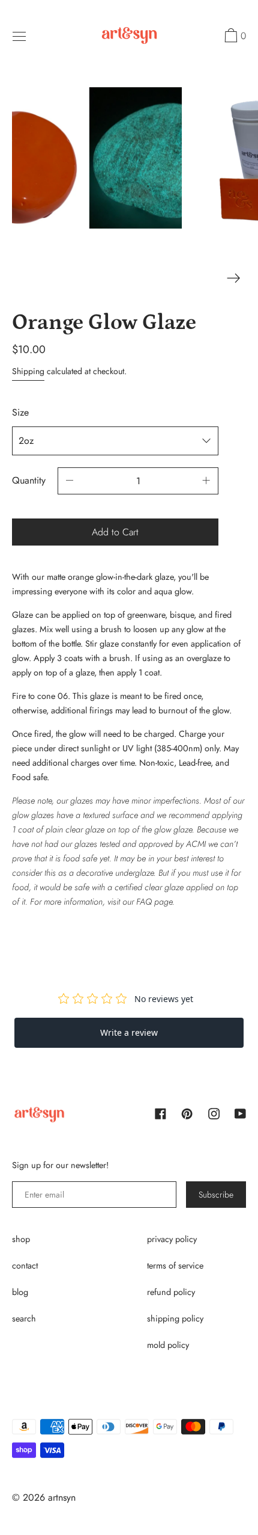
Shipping (28, 371)
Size (20, 412)
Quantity (29, 480)
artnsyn (62, 1497)
